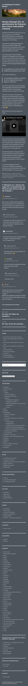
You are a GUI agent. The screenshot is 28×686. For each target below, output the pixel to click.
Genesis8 (5, 666)
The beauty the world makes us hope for (13, 619)
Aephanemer (6, 552)
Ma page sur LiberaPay (9, 514)
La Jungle (5, 590)
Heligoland (6, 581)
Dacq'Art (5, 478)
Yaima (5, 628)
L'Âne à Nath (6, 510)
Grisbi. (15, 40)
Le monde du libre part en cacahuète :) (15, 418)
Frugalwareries (10, 423)
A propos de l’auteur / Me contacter (12, 337)
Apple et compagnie (10, 414)
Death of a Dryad (7, 570)
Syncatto (5, 615)
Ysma (4, 630)
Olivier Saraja (6, 496)
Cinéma (7, 392)
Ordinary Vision (7, 605)
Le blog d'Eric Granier (9, 460)
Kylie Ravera (6, 494)
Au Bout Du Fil (7, 644)
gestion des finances (6, 176)
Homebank (20, 38)
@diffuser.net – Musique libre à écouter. (13, 642)
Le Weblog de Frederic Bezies (8, 682)
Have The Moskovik (8, 648)
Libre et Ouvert (7, 528)
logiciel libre (20, 176)
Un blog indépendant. (9, 357)
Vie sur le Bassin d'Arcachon (10, 443)
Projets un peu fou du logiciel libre (15, 427)
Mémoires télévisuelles (11, 396)
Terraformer (6, 617)
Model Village (6, 595)
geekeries (21, 174)
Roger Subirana (7, 653)
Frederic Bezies (7, 173)
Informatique (5, 174)
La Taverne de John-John (10, 458)
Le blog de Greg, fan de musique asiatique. (14, 461)
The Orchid (6, 626)
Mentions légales (7, 355)
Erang (5, 573)
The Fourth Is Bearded (9, 623)
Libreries (10, 174)
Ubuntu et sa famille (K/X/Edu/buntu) (16, 429)
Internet (7, 416)
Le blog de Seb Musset (9, 512)
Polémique (6, 447)
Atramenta (6, 492)
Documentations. (7, 349)
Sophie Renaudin (7, 498)
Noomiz (8, 407)
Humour (5, 410)
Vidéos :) (5, 441)
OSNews (5, 541)
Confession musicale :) (12, 401)
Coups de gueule (7, 389)
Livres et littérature (10, 394)
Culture (5, 390)
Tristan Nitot (6, 467)
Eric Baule (6, 575)
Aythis (5, 559)
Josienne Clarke (7, 588)
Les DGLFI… (6, 353)
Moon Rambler (7, 599)
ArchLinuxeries (10, 421)
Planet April (6, 677)
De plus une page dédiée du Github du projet (13, 85)
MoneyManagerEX (7, 54)
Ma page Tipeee (7, 516)
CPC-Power (6, 664)
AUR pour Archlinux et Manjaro (17, 61)
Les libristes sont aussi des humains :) (16, 425)
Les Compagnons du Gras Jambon (12, 592)
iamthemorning (7, 586)
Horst (4, 584)
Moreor (5, 601)
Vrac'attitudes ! (7, 445)
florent (7, 284)
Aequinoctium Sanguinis (9, 553)
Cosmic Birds (6, 562)
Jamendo (5, 650)
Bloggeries (6, 387)
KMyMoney (5, 40)
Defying (5, 572)
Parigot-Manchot (8, 463)
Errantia (5, 577)
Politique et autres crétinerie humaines (13, 436)
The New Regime (7, 625)
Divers (5, 409)
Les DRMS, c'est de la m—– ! (10, 434)
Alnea (4, 555)
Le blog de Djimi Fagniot (9, 479)
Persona (5, 610)
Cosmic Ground (7, 564)
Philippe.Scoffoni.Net (8, 465)
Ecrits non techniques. (9, 351)
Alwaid (5, 557)
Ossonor (5, 606)
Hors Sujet (6, 583)
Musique (7, 398)
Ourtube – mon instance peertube (12, 517)
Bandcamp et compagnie (12, 399)
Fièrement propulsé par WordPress (9, 683)
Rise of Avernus (7, 614)
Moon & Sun (6, 597)
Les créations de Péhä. (9, 481)
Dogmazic (6, 646)
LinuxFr (5, 539)
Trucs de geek (15, 174)
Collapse (5, 561)
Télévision (6, 440)
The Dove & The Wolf (8, 621)
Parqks (5, 608)
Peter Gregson (7, 612)
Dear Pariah (6, 508)
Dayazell (5, 568)
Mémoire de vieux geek (11, 431)
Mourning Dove (7, 603)
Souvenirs (6, 438)
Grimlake (5, 579)
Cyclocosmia (6, 566)
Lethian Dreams (7, 594)
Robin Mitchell (7, 651)
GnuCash (14, 38)
